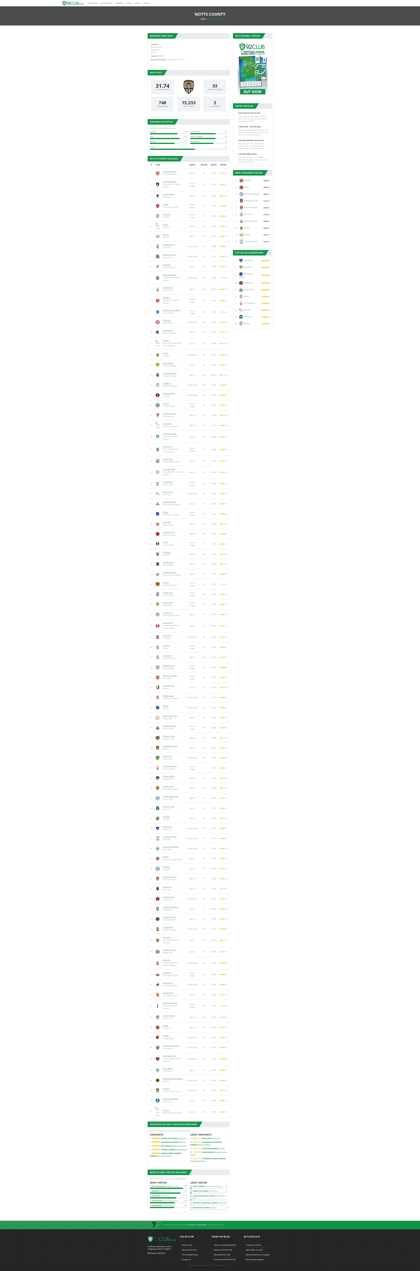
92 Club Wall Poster (190, 1255)
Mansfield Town (168, 686)
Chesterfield (167, 424)
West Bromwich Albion (171, 1046)
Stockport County (169, 950)
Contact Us (186, 1259)
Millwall (165, 706)
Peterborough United (170, 796)
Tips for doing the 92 (247, 154)
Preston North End (169, 837)
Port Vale (166, 817)
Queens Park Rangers (170, 847)
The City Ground (249, 303)
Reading (166, 857)
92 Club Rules (92, 3)
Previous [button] (268, 1225)
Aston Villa (166, 214)
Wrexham (166, 1089)
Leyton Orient (168, 623)
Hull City (166, 583)
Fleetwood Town (169, 532)
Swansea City (167, 983)
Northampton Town (170, 746)
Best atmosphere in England (258, 1255)
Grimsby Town (168, 562)
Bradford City (168, 288)
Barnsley (166, 235)
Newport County (169, 736)
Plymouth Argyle (168, 807)
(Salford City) (211, 1138)
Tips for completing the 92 (225, 1245)
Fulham (165, 542)
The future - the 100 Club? (250, 127)
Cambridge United (169, 373)
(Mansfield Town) (161, 1191)
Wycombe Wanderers (170, 1099)
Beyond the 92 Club (222, 1255)
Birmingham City (169, 245)
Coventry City (167, 446)
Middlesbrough (168, 696)
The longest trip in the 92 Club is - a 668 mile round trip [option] (193, 1225)
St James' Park (248, 290)
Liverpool (166, 646)
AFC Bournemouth (169, 182)
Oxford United (168, 786)
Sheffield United (168, 897)
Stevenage (166, 937)
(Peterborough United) (165, 1201)
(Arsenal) (173, 1142)
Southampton (168, 927)
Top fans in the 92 (253, 1245)
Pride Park (247, 310)
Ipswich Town (167, 593)
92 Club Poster (106, 3)
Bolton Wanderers (169, 275)
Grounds (119, 3)
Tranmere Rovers (169, 1016)
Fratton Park (247, 260)
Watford (166, 1036)
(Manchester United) (173, 1146)
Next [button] (271, 1225)
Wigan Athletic (168, 1069)
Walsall (165, 1026)
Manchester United (170, 676)
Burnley (165, 353)
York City (166, 1110)
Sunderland (167, 973)
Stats (129, 3)
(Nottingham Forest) (165, 1186)
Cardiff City (167, 383)
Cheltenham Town (169, 414)
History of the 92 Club (223, 1250)
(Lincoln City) (160, 1196)
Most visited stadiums (255, 1259)
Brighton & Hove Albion (171, 310)
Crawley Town (168, 459)
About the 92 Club (189, 1250)
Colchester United (169, 434)
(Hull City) (213, 1148)
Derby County (168, 492)
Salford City (167, 887)
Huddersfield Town (170, 572)
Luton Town (167, 656)
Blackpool (166, 265)
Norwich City (167, 756)
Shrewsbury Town (169, 917)
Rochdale (166, 867)
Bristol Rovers (168, 330)
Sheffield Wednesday (170, 907)
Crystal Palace (168, 482)
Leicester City (168, 613)
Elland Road (247, 267)
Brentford (166, 298)
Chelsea (166, 403)
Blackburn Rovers (169, 255)
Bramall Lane (248, 283)
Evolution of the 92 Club (249, 113)
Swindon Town (168, 993)
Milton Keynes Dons (170, 716)
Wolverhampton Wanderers (173, 1079)
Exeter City (167, 522)
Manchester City (169, 666)
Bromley (166, 340)
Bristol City (167, 320)
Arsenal (165, 204)
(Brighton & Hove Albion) (207, 1186)
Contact (147, 3)
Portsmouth (167, 827)
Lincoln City (167, 635)
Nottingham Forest (170, 766)
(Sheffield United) (163, 1205)
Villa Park (246, 323)
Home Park (247, 317)
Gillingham (166, 552)
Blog (137, 3)
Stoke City (166, 960)
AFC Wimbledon (168, 194)
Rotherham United (169, 877)
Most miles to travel (254, 1250)
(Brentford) (209, 1203)
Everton (165, 512)
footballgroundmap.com (221, 1265)
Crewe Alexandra (169, 469)
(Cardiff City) (173, 1138)
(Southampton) (174, 1149)
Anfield (245, 296)
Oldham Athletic (169, 776)
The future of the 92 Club (224, 1259)
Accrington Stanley (169, 172)
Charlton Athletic (169, 393)
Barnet (165, 225)
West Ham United (169, 1056)
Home (203, 19)
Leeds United (168, 603)
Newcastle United (169, 726)
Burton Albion (168, 363)
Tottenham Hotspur (170, 1003)
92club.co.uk (187, 1245)
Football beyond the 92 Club (251, 140)
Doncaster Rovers (169, 502)
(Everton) (205, 1207)
